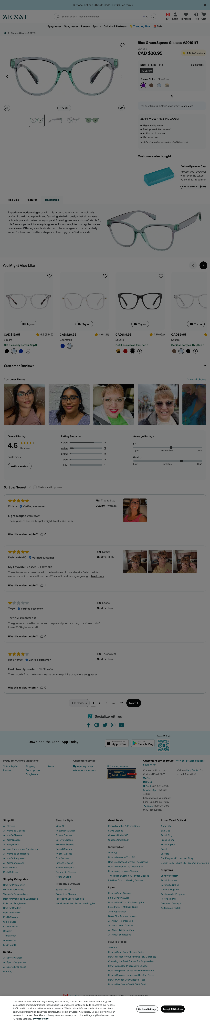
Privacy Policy (41, 1018)
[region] (105, 1009)
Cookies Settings (147, 1009)
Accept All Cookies (173, 1009)
